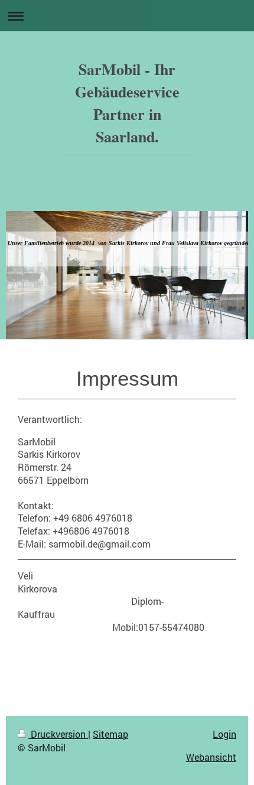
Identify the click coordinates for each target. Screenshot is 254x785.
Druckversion (58, 734)
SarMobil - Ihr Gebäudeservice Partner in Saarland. (127, 103)
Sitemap (110, 734)
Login (224, 734)
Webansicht (211, 757)
